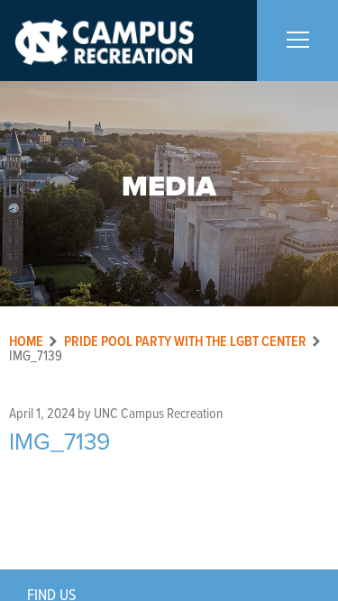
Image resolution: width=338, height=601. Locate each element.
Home (26, 341)
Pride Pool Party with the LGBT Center (185, 341)
